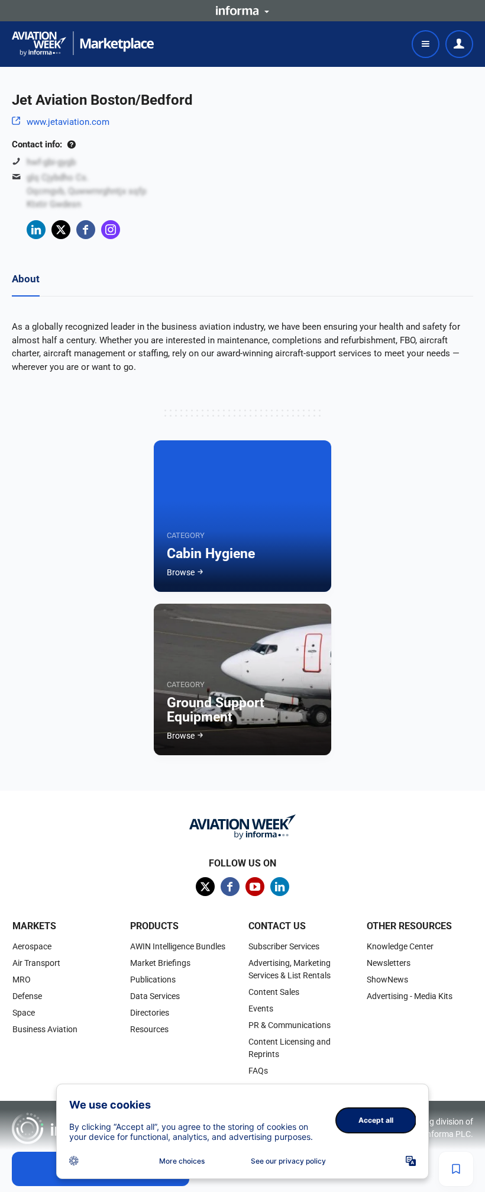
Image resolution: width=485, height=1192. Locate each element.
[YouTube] (254, 886)
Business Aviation (44, 1029)
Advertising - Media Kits (409, 996)
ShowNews (387, 979)
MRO (21, 979)
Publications (153, 979)
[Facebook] (85, 229)
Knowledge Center (400, 946)
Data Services (155, 996)
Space (23, 1012)
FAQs (258, 1070)
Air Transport (36, 963)
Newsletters (388, 963)
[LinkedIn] (36, 229)
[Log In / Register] (459, 44)
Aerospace (31, 946)
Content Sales (273, 992)
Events (260, 1008)
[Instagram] (110, 229)
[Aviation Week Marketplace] (83, 43)
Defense (27, 996)
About (26, 279)
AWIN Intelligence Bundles (177, 946)
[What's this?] (71, 144)
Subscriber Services (283, 946)
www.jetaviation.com (68, 122)
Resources (149, 1029)
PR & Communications (289, 1025)
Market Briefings (160, 963)
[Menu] (425, 44)
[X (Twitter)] (60, 229)
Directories (149, 1012)
